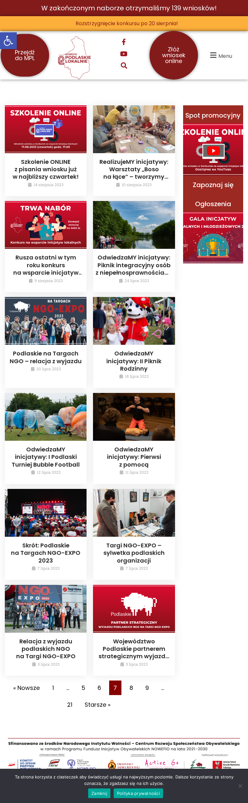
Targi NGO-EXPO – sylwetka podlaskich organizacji (134, 553)
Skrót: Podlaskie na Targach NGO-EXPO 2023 (45, 553)
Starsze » (97, 705)
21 (69, 705)
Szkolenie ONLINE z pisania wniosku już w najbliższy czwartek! (46, 169)
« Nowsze (26, 688)
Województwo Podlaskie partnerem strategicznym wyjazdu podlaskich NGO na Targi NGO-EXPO (133, 656)
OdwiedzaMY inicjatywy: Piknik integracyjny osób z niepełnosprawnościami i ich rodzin (134, 268)
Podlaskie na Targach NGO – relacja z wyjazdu (46, 357)
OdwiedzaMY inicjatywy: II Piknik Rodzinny (133, 361)
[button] (8, 40)
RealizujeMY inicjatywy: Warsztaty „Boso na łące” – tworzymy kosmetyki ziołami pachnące (133, 177)
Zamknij (99, 793)
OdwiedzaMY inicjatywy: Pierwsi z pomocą (134, 457)
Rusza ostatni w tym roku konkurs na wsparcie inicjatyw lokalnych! (45, 268)
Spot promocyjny (213, 115)
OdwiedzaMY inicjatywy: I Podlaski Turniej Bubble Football (46, 457)
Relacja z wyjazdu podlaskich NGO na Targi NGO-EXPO (46, 648)
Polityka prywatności (138, 793)
